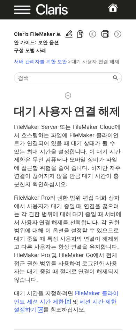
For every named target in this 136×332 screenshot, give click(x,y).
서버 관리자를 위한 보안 (40, 61)
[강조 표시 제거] (69, 34)
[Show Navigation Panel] (19, 9)
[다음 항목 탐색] (117, 34)
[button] (115, 77)
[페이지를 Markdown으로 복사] (80, 34)
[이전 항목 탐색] (92, 34)
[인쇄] (105, 34)
